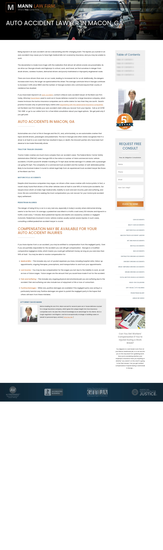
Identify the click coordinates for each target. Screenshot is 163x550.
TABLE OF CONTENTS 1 (125, 60)
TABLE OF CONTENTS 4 (125, 71)
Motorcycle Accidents (135, 230)
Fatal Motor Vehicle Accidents (132, 277)
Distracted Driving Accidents (132, 256)
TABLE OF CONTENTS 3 (125, 67)
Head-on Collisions (136, 282)
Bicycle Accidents (137, 246)
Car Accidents (138, 220)
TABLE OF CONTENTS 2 (125, 63)
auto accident (47, 95)
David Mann (35, 98)
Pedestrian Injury (137, 293)
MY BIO (131, 104)
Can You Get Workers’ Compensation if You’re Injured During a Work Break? (130, 338)
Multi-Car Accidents (136, 225)
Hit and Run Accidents (135, 241)
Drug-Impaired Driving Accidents (131, 267)
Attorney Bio (68, 317)
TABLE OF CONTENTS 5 (125, 75)
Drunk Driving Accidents (134, 272)
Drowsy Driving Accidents (134, 262)
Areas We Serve (138, 298)
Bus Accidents (138, 251)
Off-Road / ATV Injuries (135, 288)
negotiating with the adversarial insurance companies (81, 105)
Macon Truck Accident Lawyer (132, 235)
